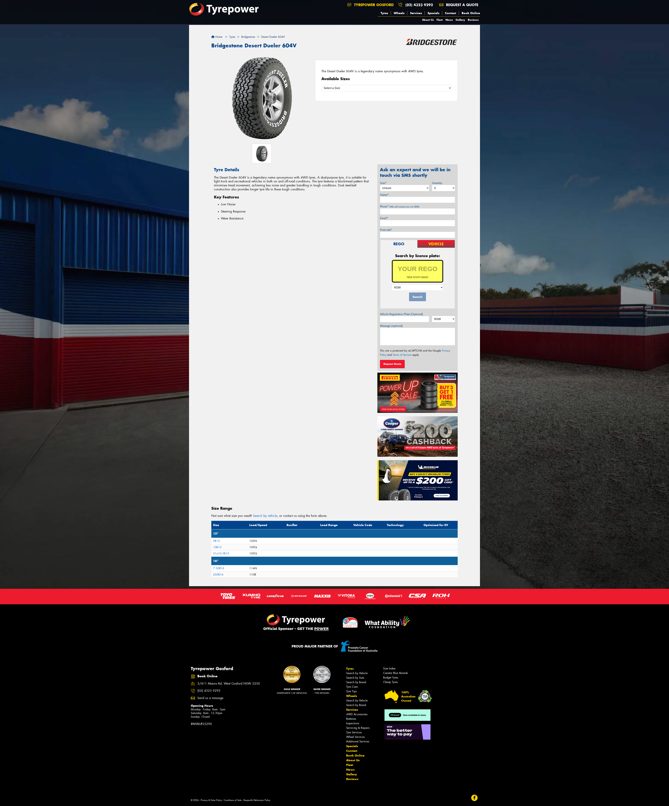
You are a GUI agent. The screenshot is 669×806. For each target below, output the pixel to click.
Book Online (471, 13)
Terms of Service (402, 355)
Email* (384, 218)
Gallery (460, 19)
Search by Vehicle (357, 673)
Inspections (352, 723)
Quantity (437, 183)
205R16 (218, 574)
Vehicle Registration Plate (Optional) (401, 314)
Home (218, 37)
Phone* (399, 206)
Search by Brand (356, 682)
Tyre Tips (351, 691)
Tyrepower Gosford (373, 5)
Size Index (389, 668)
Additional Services (357, 741)
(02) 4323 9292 (419, 5)
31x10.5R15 (221, 553)
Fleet (440, 19)
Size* (383, 183)
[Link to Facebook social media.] (474, 798)
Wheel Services (355, 737)
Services (416, 13)
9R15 (216, 541)
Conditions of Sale (233, 800)
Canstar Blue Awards (395, 673)
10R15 (217, 547)
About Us (428, 19)
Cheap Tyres (390, 682)
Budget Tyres (390, 677)
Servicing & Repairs (358, 728)
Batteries (351, 719)
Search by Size (355, 678)
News (449, 19)
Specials (433, 13)
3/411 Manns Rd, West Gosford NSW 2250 (228, 684)
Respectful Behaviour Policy (257, 800)
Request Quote (392, 363)
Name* (384, 195)
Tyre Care (352, 687)
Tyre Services (354, 732)
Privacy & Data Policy (211, 800)
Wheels (399, 13)
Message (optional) (391, 326)
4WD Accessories (356, 714)
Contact (450, 13)
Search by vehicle (265, 516)
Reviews (473, 19)
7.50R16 (218, 568)
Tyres (384, 13)
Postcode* (386, 230)
